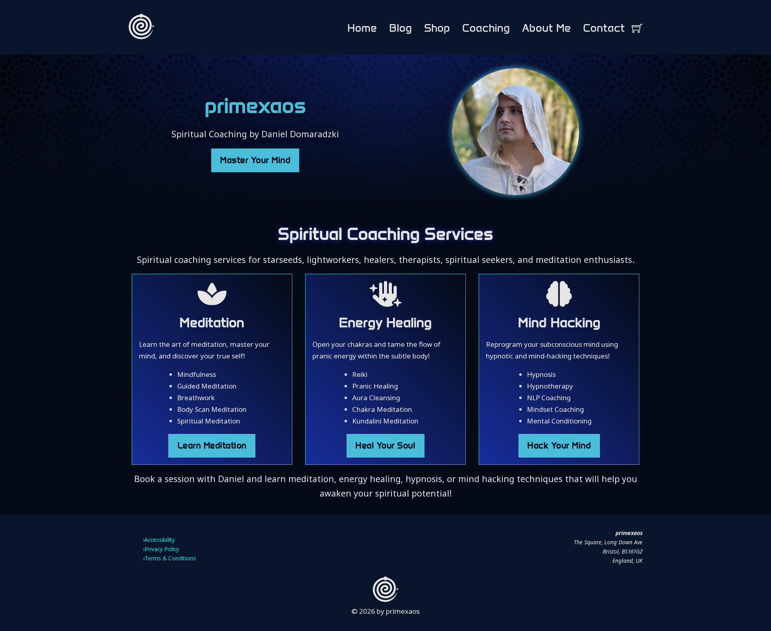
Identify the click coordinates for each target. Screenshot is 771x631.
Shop (437, 28)
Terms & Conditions (170, 558)
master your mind (255, 160)
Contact (604, 28)
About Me (546, 28)
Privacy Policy (162, 549)
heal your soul (385, 445)
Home (362, 28)
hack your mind (559, 445)
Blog (400, 28)
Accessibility (160, 539)
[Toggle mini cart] (637, 28)
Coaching (486, 28)
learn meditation (212, 445)
